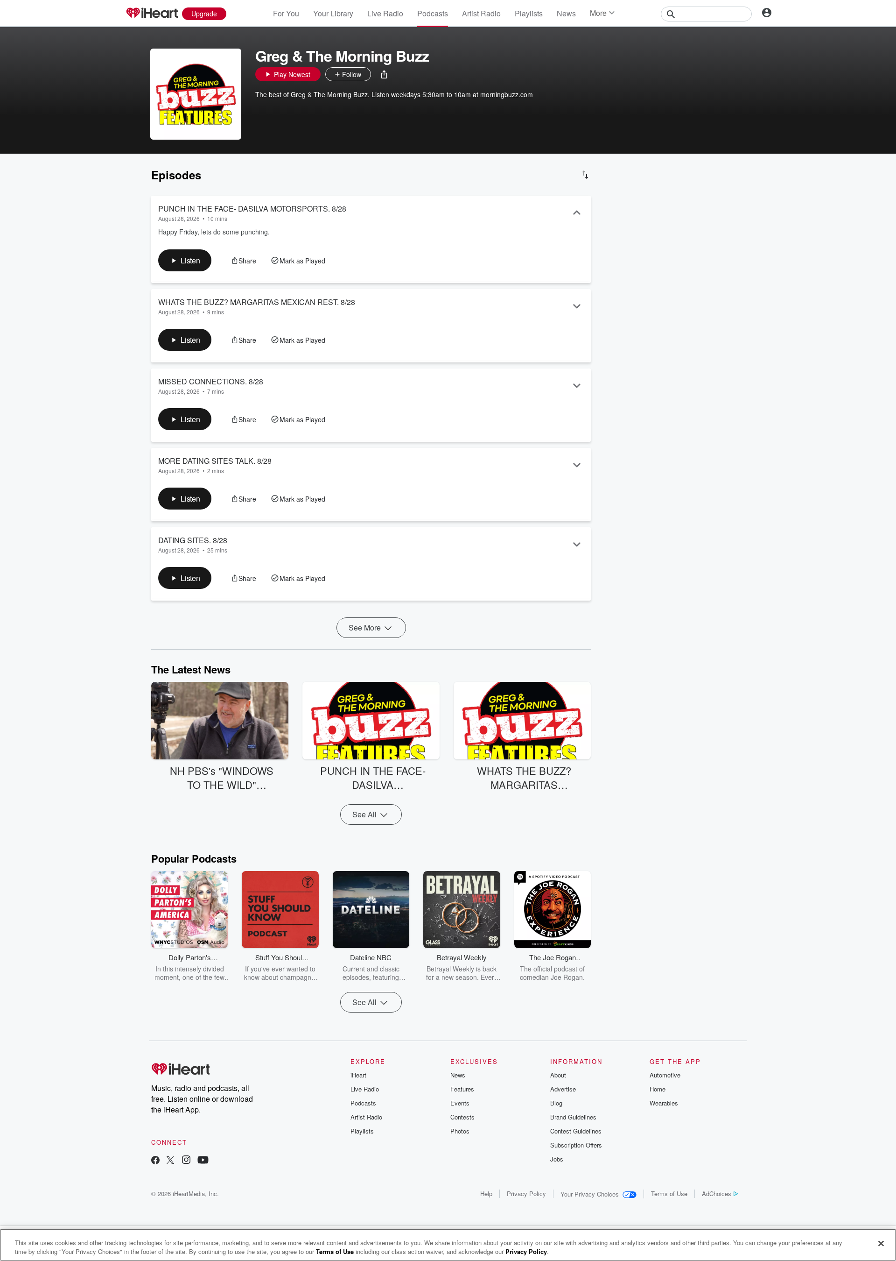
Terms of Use (669, 1193)
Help (486, 1193)
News (566, 13)
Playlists (529, 13)
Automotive (665, 1074)
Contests (462, 1116)
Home (657, 1088)
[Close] (881, 1243)
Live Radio (385, 13)
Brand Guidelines (573, 1116)
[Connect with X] (170, 1160)
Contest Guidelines (576, 1130)
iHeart (358, 1074)
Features (462, 1088)
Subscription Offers (576, 1145)
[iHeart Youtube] (203, 1160)
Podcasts (432, 13)
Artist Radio (481, 13)
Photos (459, 1130)
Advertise (563, 1088)
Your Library (333, 13)
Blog (556, 1102)
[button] (384, 74)
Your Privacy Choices (589, 1194)
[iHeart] (152, 13)
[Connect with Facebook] (155, 1160)
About (558, 1074)
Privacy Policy (526, 1193)
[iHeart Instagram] (186, 1160)
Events (459, 1102)
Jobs (556, 1159)
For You (286, 13)
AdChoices (716, 1193)
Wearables (664, 1102)
